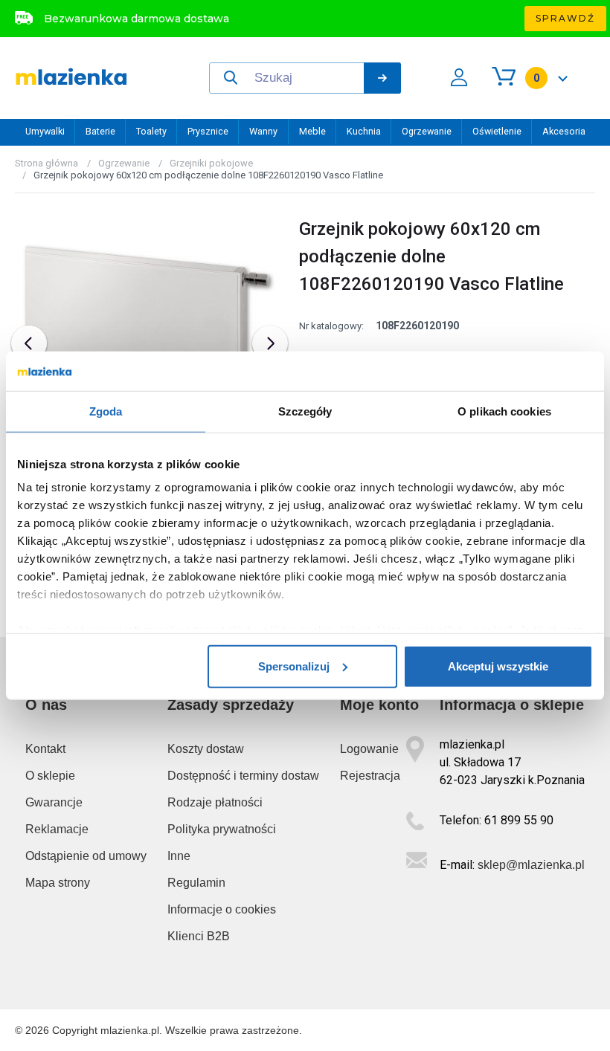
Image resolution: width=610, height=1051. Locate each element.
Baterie (100, 131)
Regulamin (196, 882)
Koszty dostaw (205, 749)
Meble (312, 131)
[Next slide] (270, 343)
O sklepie (50, 775)
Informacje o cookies (221, 909)
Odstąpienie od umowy (86, 856)
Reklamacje (57, 829)
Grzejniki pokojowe (211, 163)
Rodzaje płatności (215, 802)
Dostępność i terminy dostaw (243, 775)
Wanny (263, 131)
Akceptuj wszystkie (498, 665)
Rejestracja (370, 775)
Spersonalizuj (294, 665)
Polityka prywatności (221, 829)
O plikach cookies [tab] (504, 410)
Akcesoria (563, 131)
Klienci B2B (198, 936)
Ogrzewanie (427, 131)
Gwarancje (54, 802)
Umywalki (45, 131)
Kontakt (45, 749)
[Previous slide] (29, 343)
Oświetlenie (496, 131)
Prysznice (207, 131)
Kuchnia (364, 131)
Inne (178, 856)
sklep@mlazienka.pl (531, 864)
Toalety (151, 131)
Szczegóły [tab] (305, 410)
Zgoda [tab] (106, 410)
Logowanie (369, 749)
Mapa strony (57, 882)
